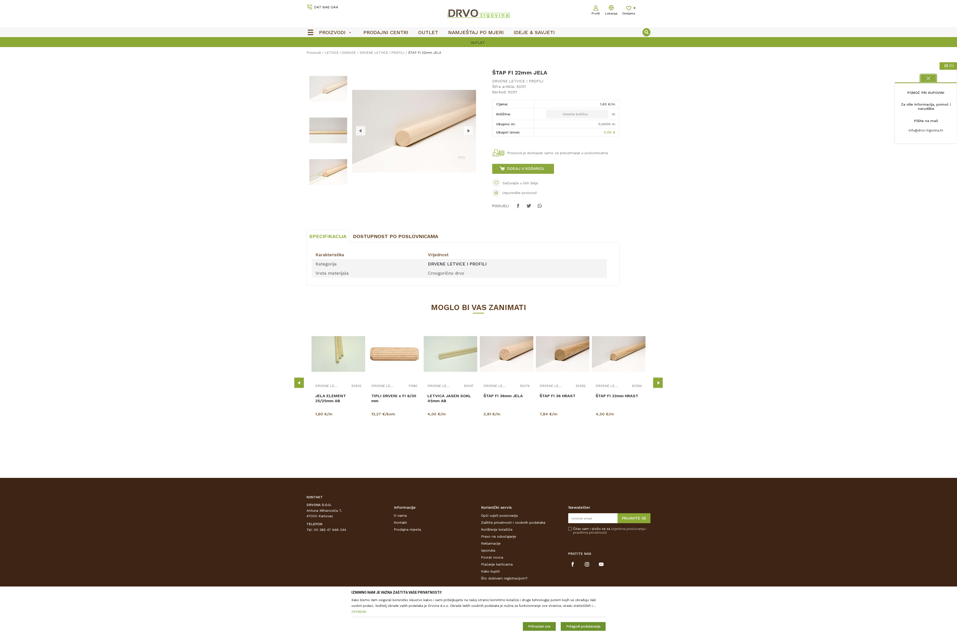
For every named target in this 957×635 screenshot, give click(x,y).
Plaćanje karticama (497, 564)
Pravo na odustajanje (498, 536)
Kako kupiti (490, 571)
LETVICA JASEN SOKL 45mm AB (449, 398)
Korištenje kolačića (496, 529)
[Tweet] (529, 208)
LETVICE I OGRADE (340, 53)
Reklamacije (491, 543)
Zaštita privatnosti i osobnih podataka (513, 522)
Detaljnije (339, 439)
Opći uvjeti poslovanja (499, 515)
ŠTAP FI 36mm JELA (503, 395)
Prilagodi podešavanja (583, 626)
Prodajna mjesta (407, 529)
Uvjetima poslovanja (628, 529)
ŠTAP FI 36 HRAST (557, 395)
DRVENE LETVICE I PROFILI (382, 53)
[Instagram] (587, 564)
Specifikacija (327, 236)
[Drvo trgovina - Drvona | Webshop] (478, 13)
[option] (478, 43)
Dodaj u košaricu (525, 168)
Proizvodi (314, 53)
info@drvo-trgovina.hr (926, 130)
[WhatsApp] (540, 208)
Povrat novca (492, 557)
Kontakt (400, 522)
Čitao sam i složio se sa (609, 530)
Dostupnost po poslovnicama (395, 236)
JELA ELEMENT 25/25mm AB (330, 398)
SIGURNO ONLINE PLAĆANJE (478, 43)
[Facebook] (518, 208)
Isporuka (488, 550)
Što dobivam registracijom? (504, 578)
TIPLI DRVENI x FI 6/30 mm (393, 398)
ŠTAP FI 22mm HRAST (617, 395)
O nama (400, 515)
